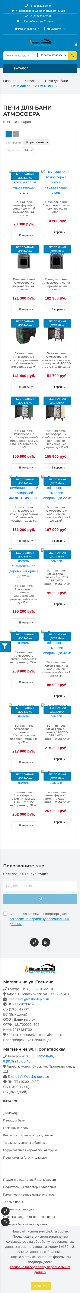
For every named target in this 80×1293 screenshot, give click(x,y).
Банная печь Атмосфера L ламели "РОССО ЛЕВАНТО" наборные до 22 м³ (56, 577)
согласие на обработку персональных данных (40, 921)
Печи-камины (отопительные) (25, 1157)
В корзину (25, 235)
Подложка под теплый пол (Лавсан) (29, 1179)
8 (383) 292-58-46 (41, 5)
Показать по (13, 150)
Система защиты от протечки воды (29, 1216)
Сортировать (14, 142)
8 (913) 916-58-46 (16, 1061)
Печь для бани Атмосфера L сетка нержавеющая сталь (56, 207)
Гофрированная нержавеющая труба (30, 1150)
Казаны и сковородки (18, 1209)
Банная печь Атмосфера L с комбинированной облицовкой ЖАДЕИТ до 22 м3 (24, 514)
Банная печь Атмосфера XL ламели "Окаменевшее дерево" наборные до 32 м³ (24, 734)
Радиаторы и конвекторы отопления (29, 1187)
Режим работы (26, 28)
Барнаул (56, 28)
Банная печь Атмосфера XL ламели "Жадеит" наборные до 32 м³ (56, 797)
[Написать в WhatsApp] (46, 942)
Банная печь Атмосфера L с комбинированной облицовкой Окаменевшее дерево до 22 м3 (56, 439)
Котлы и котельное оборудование (28, 1135)
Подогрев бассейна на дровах (25, 1224)
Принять (41, 1285)
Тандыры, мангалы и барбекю (25, 1142)
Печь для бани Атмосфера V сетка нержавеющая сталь (56, 284)
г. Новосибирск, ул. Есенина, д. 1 (40, 21)
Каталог (31, 81)
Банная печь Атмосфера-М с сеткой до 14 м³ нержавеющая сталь (24, 208)
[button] (40, 68)
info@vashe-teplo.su (33, 999)
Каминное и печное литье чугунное (28, 1194)
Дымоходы (11, 1113)
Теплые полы (13, 1202)
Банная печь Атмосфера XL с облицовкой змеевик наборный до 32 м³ (56, 669)
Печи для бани (56, 81)
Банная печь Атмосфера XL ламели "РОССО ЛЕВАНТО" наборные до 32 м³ (56, 732)
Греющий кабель (15, 1128)
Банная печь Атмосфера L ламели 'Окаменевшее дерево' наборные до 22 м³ (23, 594)
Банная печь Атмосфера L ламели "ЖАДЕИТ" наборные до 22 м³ (24, 657)
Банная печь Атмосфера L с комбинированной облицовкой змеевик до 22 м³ (24, 360)
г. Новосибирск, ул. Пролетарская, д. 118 (40, 10)
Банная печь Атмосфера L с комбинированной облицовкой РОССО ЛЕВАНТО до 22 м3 (56, 360)
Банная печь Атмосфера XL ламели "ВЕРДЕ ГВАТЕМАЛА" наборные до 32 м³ (24, 799)
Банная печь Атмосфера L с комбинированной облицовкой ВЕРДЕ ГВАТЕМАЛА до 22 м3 (23, 439)
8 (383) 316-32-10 (41, 16)
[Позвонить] (34, 942)
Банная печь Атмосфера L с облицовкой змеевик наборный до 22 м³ (56, 514)
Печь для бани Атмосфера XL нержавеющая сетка (24, 284)
